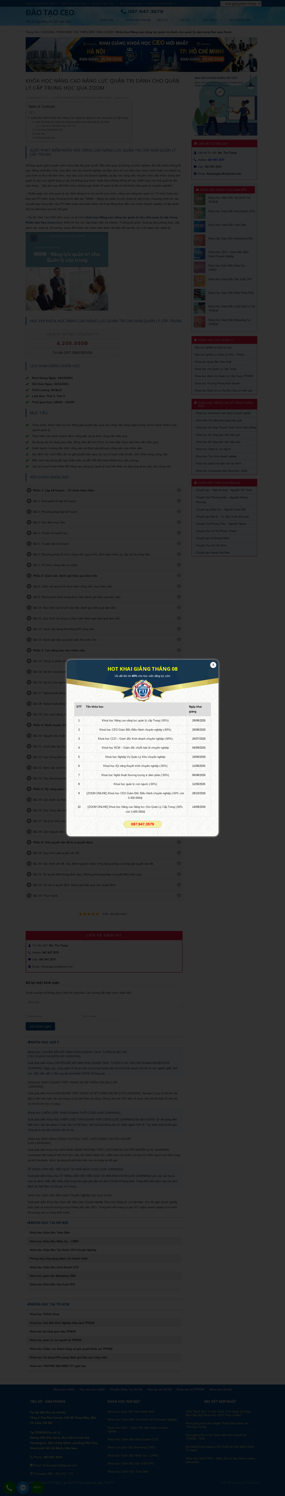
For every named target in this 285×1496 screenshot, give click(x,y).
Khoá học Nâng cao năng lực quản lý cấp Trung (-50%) (135, 720)
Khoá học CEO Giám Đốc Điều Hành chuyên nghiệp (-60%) (135, 729)
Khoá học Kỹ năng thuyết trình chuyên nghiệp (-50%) (135, 765)
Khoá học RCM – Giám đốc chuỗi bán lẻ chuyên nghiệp (135, 747)
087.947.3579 (142, 824)
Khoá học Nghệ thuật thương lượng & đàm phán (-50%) (135, 775)
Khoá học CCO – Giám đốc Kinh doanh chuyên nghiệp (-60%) (135, 738)
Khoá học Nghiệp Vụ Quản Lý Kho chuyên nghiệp (135, 756)
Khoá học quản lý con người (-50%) (135, 784)
